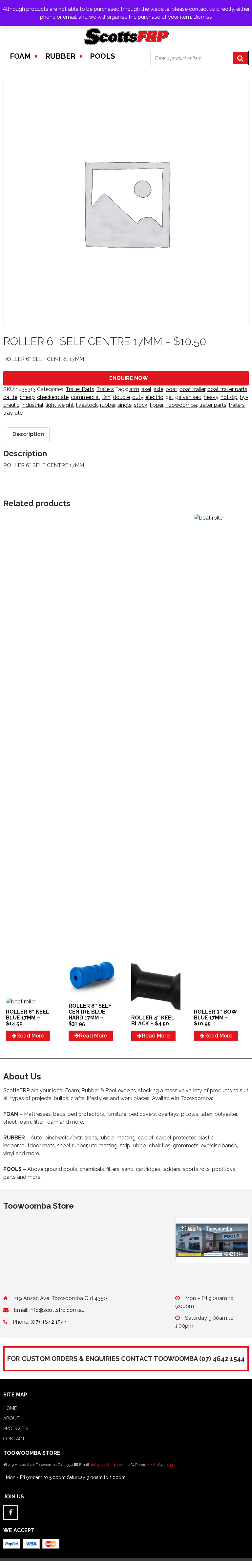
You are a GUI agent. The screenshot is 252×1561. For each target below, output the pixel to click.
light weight (60, 405)
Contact (14, 1438)
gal (169, 397)
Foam (20, 56)
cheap (27, 397)
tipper (156, 405)
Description (28, 434)
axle (158, 389)
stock (140, 405)
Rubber (60, 56)
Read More (30, 1036)
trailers (237, 405)
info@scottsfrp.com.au (57, 1310)
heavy (211, 397)
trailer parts (212, 405)
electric (154, 397)
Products (15, 1428)
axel (146, 389)
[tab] (28, 434)
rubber (107, 405)
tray (7, 413)
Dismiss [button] (202, 17)
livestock (87, 405)
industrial (32, 405)
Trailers (105, 389)
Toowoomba (181, 405)
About (11, 1418)
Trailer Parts (80, 389)
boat (171, 389)
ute (19, 413)
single (124, 405)
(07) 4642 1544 (49, 1322)
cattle (10, 397)
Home (10, 1408)
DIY (106, 397)
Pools (102, 56)
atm (134, 389)
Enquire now (128, 378)
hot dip (229, 397)
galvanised (188, 397)
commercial (85, 397)
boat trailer (192, 389)
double (121, 397)
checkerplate (53, 397)
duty (137, 397)
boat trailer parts (227, 389)
